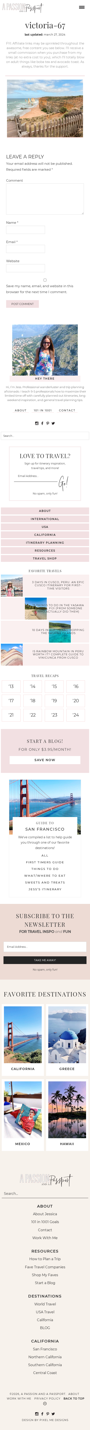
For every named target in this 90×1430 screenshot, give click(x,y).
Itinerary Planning (45, 542)
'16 (75, 686)
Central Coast (45, 1373)
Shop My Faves (45, 1275)
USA (45, 527)
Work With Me (45, 1238)
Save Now (45, 760)
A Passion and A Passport (22, 6)
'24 (76, 715)
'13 (11, 686)
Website (12, 261)
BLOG (45, 1328)
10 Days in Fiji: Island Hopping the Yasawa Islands (58, 631)
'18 (32, 700)
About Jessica (45, 1214)
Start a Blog (45, 1283)
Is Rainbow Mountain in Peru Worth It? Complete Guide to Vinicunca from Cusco (58, 654)
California (45, 534)
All (45, 855)
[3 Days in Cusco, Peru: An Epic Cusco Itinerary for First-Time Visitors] (13, 586)
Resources (45, 550)
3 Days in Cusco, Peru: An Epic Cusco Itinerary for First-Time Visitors (58, 585)
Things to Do (45, 869)
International (45, 519)
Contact (67, 410)
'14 (32, 686)
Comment (14, 180)
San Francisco (45, 1349)
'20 (76, 700)
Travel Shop (45, 558)
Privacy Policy (47, 1398)
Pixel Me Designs (54, 1420)
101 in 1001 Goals (45, 1222)
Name (12, 222)
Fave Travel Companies (45, 1267)
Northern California (45, 1357)
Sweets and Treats (45, 882)
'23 (54, 715)
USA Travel (45, 1312)
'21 (11, 715)
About (21, 410)
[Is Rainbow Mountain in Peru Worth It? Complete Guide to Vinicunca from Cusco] (13, 655)
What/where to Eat (45, 875)
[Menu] (81, 7)
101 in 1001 (43, 410)
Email (12, 242)
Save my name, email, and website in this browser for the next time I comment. (39, 289)
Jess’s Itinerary (45, 889)
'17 (11, 700)
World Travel (45, 1304)
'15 (54, 686)
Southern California (45, 1365)
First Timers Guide (45, 862)
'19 (54, 700)
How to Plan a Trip (45, 1259)
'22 (33, 715)
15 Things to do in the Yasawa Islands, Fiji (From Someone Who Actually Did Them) (58, 608)
